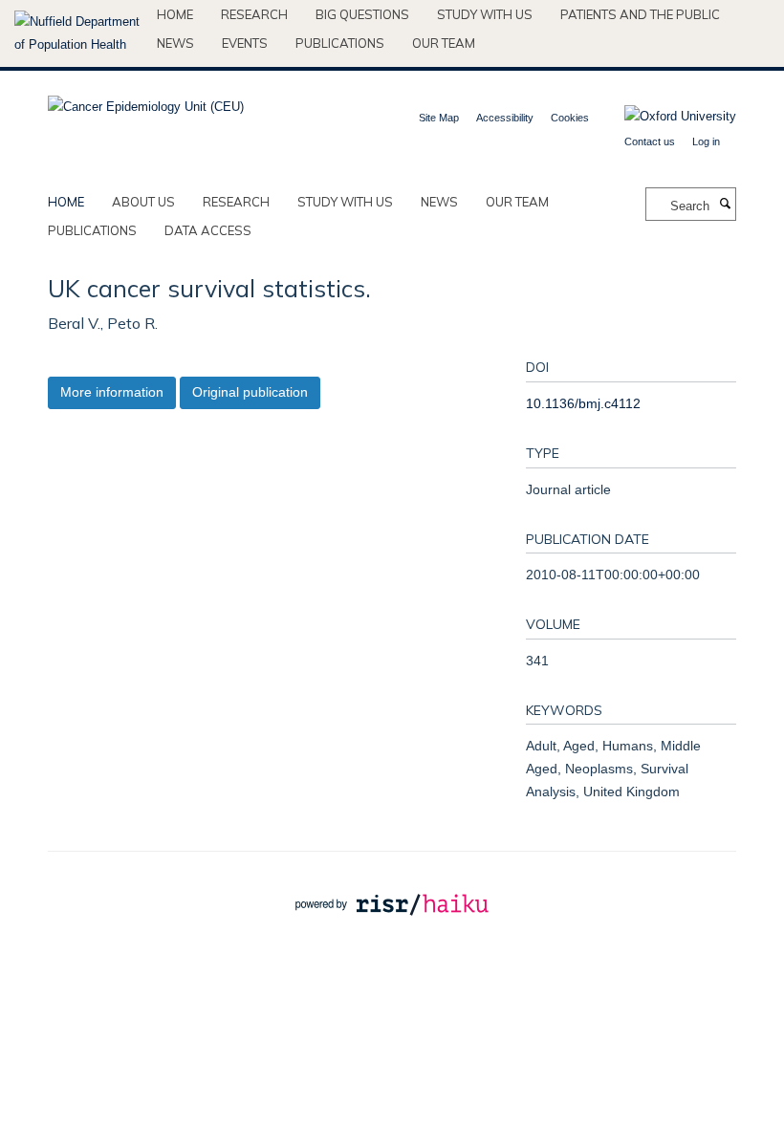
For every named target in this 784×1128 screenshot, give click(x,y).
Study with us (485, 14)
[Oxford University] (666, 116)
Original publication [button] (250, 392)
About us (143, 201)
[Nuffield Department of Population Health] (78, 33)
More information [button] (111, 392)
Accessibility (505, 117)
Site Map (439, 117)
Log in (706, 141)
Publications (339, 43)
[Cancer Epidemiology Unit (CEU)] (146, 101)
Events (245, 43)
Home (175, 14)
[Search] (724, 204)
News (175, 43)
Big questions (362, 14)
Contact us (649, 141)
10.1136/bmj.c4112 (583, 403)
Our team (443, 43)
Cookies (570, 117)
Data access (207, 230)
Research (254, 14)
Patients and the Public (640, 14)
